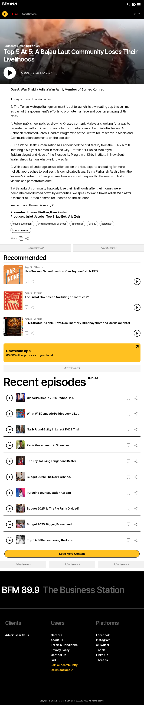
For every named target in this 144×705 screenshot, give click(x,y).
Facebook (103, 635)
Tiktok (100, 650)
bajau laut (107, 223)
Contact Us (58, 655)
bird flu (92, 223)
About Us (57, 640)
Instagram (103, 640)
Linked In (102, 655)
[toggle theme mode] (134, 4)
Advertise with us (17, 635)
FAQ (53, 660)
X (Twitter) (103, 645)
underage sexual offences (52, 223)
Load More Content (72, 553)
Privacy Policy (60, 650)
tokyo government (22, 223)
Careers (56, 635)
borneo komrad (20, 230)
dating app (77, 223)
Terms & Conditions (64, 645)
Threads (102, 660)
